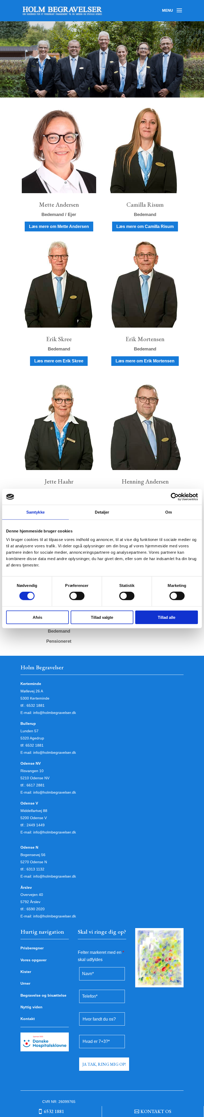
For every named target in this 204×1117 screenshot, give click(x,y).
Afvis (37, 617)
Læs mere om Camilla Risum (145, 226)
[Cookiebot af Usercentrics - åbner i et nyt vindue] (174, 497)
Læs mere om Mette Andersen (59, 226)
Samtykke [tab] (35, 512)
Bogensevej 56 (32, 855)
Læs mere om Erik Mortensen (145, 361)
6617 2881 (36, 785)
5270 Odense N (33, 862)
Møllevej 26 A (31, 691)
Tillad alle (166, 617)
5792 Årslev (30, 902)
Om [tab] (168, 512)
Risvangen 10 (32, 771)
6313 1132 (35, 869)
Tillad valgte (102, 617)
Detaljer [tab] (102, 512)
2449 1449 (36, 825)
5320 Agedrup (32, 738)
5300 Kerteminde (34, 698)
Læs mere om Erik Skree (58, 361)
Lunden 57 (29, 731)
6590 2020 (36, 909)
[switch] (76, 596)
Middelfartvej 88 (33, 811)
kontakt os (156, 1111)
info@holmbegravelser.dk (54, 712)
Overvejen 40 (31, 894)
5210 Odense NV (34, 778)
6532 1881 (36, 705)
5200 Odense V (33, 818)
